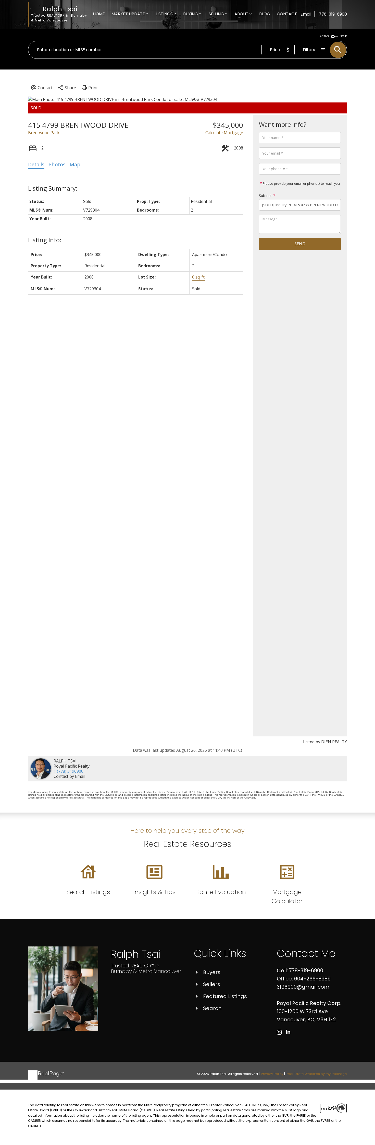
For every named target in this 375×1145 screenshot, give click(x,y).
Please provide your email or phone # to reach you (301, 183)
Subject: (265, 195)
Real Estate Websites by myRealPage (316, 1074)
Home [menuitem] (99, 14)
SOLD (343, 36)
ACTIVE (324, 36)
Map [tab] (75, 164)
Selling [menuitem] (216, 14)
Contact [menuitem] (287, 14)
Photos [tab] (57, 164)
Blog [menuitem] (264, 14)
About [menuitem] (241, 14)
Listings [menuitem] (164, 14)
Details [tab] (36, 164)
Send (299, 244)
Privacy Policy (272, 1074)
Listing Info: (44, 240)
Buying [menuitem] (190, 14)
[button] (279, 1032)
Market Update (128, 14)
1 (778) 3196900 (68, 771)
